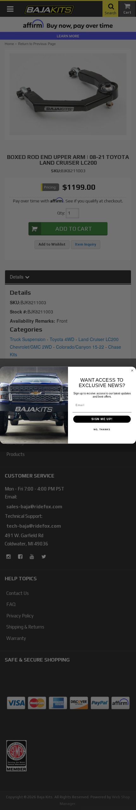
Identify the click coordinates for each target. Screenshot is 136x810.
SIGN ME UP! (102, 419)
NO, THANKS (102, 429)
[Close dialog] (132, 370)
